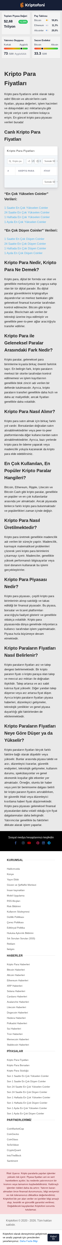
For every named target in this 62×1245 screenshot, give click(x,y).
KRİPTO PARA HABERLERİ (19, 28)
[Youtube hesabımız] (25, 1239)
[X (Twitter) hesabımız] (13, 1239)
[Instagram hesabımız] (19, 1239)
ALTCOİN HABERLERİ (16, 42)
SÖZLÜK (9, 56)
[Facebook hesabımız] (6, 1239)
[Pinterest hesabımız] (37, 1239)
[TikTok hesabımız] (31, 1239)
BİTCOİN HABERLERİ (16, 35)
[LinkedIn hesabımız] (43, 1239)
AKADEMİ (10, 49)
